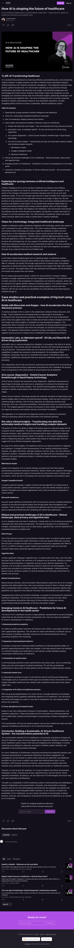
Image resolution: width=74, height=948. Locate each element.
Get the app (46, 939)
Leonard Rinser (11, 18)
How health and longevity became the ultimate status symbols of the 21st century (29, 867)
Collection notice (50, 934)
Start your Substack (32, 939)
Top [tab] (4, 859)
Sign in (68, 3)
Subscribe (61, 3)
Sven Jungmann (27, 869)
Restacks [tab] (14, 835)
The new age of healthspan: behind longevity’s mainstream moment (29, 890)
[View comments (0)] (8, 25)
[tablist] (10, 835)
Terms (42, 934)
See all (5, 904)
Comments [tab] (6, 835)
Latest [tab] (9, 859)
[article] (37, 868)
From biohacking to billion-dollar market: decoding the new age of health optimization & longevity (31, 894)
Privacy (36, 934)
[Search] (70, 859)
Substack (27, 944)
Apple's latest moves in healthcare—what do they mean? (25, 876)
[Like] (3, 25)
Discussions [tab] (16, 859)
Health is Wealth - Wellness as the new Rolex (20, 864)
